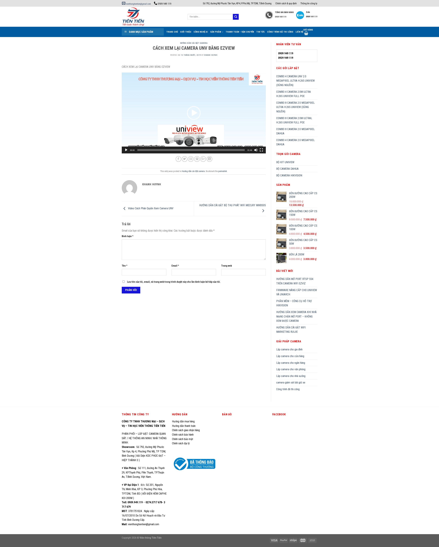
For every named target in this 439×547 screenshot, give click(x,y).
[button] (194, 113)
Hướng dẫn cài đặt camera (193, 43)
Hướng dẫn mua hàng (183, 421)
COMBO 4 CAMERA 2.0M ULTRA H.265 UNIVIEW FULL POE (293, 94)
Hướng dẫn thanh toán (183, 426)
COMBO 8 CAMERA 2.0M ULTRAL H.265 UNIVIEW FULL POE (294, 120)
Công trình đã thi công (280, 32)
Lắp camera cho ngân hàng (290, 362)
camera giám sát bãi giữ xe (290, 382)
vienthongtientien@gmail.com (138, 4)
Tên (124, 265)
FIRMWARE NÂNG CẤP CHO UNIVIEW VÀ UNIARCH (296, 292)
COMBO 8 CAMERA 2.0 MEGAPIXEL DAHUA (295, 131)
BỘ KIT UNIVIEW (285, 162)
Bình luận (127, 236)
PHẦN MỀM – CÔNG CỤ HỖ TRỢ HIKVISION (294, 303)
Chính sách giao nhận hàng (186, 430)
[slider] (191, 150)
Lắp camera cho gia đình (289, 349)
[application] (194, 113)
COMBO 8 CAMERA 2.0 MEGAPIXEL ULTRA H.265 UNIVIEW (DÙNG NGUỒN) (295, 107)
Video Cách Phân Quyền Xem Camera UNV (150, 208)
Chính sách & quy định (286, 3)
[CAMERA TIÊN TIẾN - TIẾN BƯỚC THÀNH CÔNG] (152, 17)
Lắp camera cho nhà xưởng (290, 376)
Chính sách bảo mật (182, 439)
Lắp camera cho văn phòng (290, 369)
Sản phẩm (215, 32)
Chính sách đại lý (181, 443)
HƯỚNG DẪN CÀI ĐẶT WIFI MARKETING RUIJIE (291, 330)
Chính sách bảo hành (183, 434)
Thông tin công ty (308, 3)
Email (175, 265)
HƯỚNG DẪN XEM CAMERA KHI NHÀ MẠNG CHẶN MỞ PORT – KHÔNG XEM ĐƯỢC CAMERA (296, 316)
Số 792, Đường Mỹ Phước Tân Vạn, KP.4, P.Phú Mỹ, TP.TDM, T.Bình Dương (237, 3)
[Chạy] (126, 150)
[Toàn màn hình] (261, 150)
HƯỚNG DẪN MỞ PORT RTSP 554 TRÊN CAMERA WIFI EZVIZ (294, 281)
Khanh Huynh (210, 55)
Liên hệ (299, 32)
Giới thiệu (185, 32)
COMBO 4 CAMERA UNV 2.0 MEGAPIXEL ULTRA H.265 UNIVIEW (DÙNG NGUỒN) (295, 81)
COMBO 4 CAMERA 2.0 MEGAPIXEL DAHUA (295, 142)
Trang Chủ (172, 32)
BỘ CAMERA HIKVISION (289, 175)
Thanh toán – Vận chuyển (240, 32)
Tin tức (260, 32)
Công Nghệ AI (201, 32)
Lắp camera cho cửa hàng (290, 356)
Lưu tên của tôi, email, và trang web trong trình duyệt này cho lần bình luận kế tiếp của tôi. (174, 281)
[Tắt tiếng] (256, 150)
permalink (222, 171)
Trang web (226, 265)
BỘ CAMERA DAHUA (287, 168)
